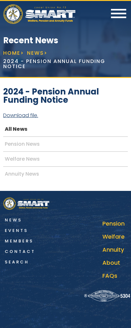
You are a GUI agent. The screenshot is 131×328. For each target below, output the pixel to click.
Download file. (20, 115)
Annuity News (22, 174)
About (111, 263)
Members (19, 241)
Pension (113, 223)
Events (16, 230)
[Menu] (118, 14)
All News (16, 129)
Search (17, 262)
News (13, 220)
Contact (20, 251)
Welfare (113, 237)
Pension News (22, 144)
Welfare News (22, 159)
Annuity (113, 250)
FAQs (109, 276)
